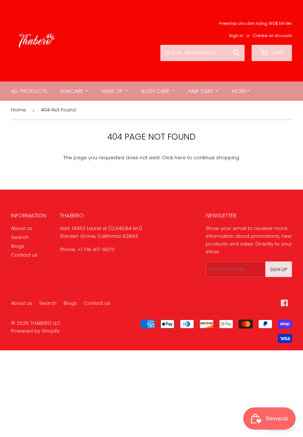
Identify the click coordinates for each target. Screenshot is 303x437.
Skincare (72, 91)
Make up (113, 91)
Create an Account (272, 36)
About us (21, 228)
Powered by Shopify (35, 330)
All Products (29, 91)
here (180, 157)
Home (18, 109)
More (239, 91)
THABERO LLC (45, 323)
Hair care (201, 91)
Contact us (24, 254)
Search (19, 237)
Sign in (236, 36)
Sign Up (278, 269)
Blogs (17, 246)
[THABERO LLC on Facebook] (284, 304)
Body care (156, 91)
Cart (277, 52)
